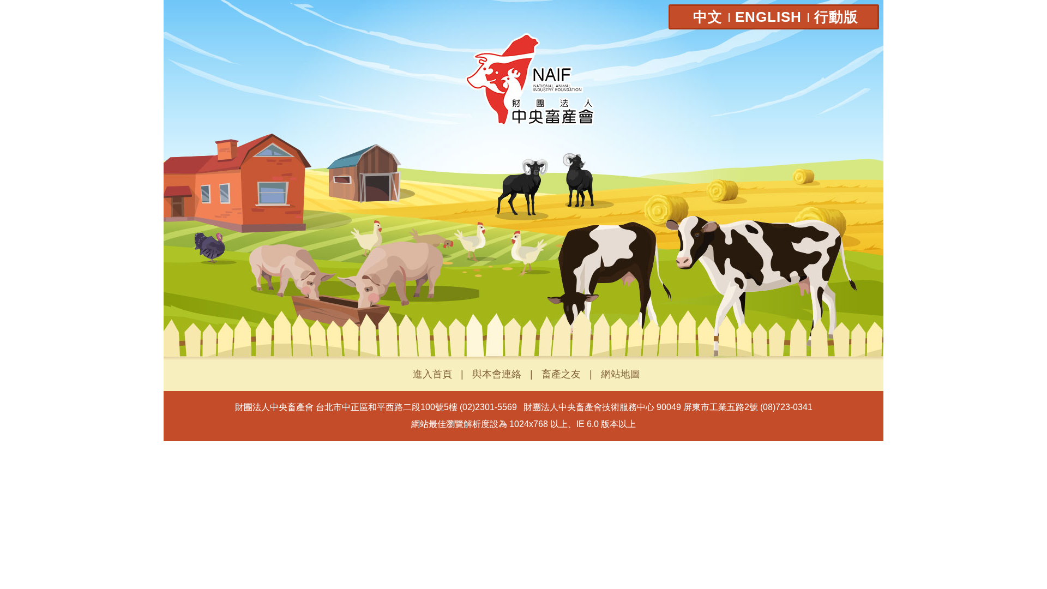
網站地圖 (620, 374)
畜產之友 (561, 374)
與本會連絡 (496, 374)
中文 (708, 17)
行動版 (836, 17)
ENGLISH (768, 17)
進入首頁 (432, 374)
